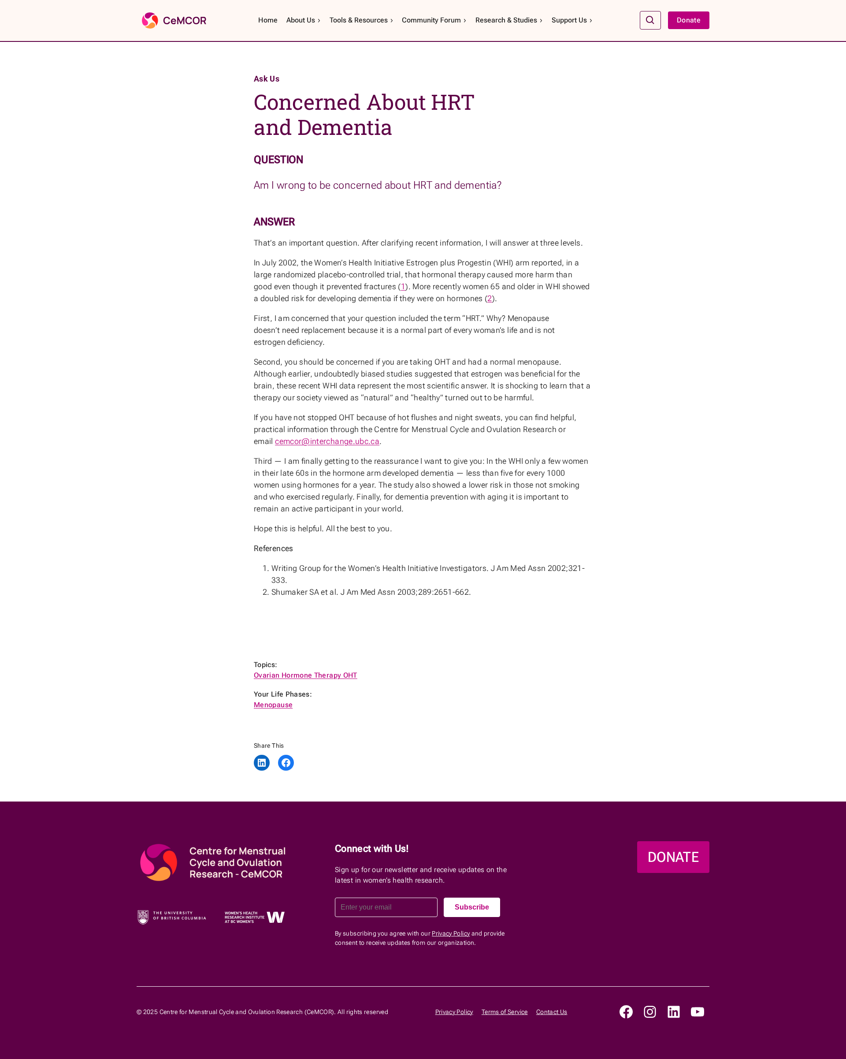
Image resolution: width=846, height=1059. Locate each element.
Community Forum (431, 20)
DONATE (673, 857)
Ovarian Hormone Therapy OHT (305, 675)
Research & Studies (506, 20)
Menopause (273, 705)
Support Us (569, 20)
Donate (689, 20)
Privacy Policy (451, 933)
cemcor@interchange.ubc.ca (327, 441)
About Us (300, 20)
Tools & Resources (359, 20)
